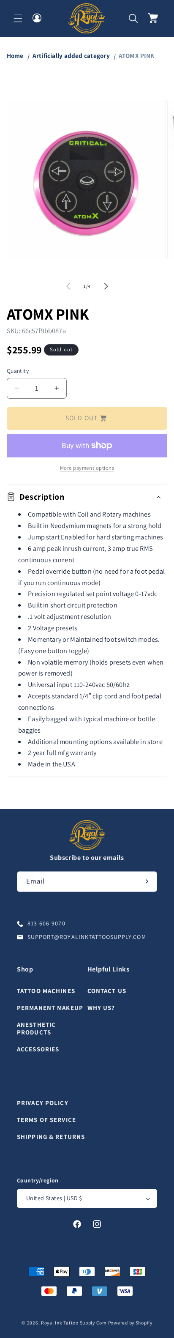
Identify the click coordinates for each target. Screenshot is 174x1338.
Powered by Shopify (130, 1322)
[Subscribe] (147, 881)
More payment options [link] (87, 467)
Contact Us (106, 991)
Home (15, 55)
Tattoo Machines (46, 991)
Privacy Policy (42, 1103)
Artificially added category (71, 55)
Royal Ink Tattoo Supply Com (74, 1322)
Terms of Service (46, 1120)
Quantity (18, 371)
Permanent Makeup (50, 1008)
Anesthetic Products (36, 1029)
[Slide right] (106, 286)
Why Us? (101, 1008)
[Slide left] (68, 286)
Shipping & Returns (51, 1137)
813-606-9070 (46, 923)
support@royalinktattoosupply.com (86, 937)
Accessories (38, 1049)
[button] (17, 18)
